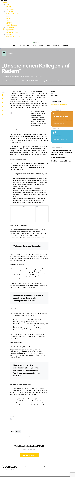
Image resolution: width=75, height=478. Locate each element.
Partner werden (10, 27)
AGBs (7, 31)
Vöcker (8, 20)
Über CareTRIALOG (8, 29)
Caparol (8, 4)
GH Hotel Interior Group (12, 13)
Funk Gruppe (9, 11)
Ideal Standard (10, 15)
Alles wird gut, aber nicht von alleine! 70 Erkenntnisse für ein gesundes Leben (61, 152)
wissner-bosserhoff (11, 25)
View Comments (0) (28, 455)
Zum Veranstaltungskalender (59, 104)
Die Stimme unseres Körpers (61, 161)
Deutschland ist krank (58, 158)
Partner (5, 2)
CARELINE (8, 6)
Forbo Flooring (10, 10)
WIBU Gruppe (9, 24)
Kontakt (5, 38)
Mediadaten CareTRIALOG (13, 36)
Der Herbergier (10, 8)
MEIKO (8, 18)
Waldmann (9, 22)
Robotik (18, 431)
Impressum (9, 34)
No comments (39, 76)
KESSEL (8, 17)
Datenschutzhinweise (12, 32)
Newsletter (54, 95)
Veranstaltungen (56, 101)
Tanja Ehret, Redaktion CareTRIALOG (12, 76)
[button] (3, 1)
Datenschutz (36, 466)
